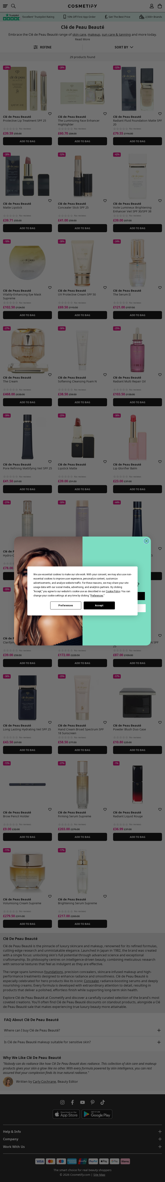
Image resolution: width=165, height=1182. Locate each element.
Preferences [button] (97, 595)
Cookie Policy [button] (113, 591)
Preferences (65, 605)
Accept (99, 605)
